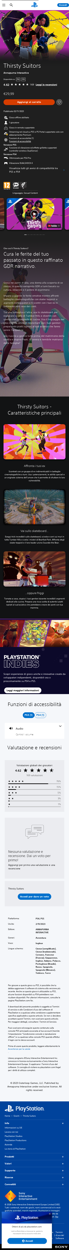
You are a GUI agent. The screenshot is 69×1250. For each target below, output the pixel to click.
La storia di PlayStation (15, 1148)
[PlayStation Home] (34, 5)
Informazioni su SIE (13, 1127)
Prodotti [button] (9, 1156)
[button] (20, 141)
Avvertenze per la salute (19, 1049)
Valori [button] (8, 1163)
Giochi (16, 1115)
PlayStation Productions (15, 1140)
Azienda (8, 1144)
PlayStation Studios (13, 1136)
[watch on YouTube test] (54, 226)
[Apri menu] (4, 5)
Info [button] (7, 1123)
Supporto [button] (10, 1170)
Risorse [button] (9, 1177)
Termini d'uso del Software (60, 1235)
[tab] (28, 715)
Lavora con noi (11, 1131)
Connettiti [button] (10, 1184)
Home (7, 1115)
